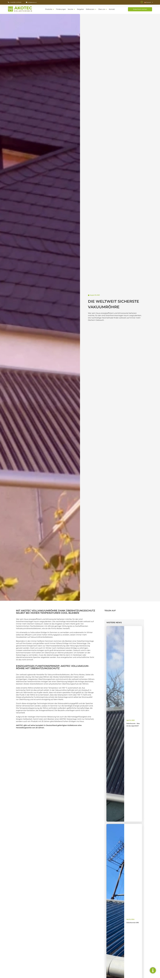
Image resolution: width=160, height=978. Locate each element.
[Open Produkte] (53, 9)
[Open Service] (74, 9)
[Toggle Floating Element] (153, 970)
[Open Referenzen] (95, 9)
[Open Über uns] (106, 9)
